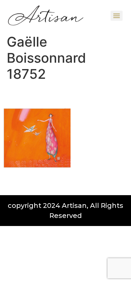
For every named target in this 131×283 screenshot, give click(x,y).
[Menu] (117, 16)
